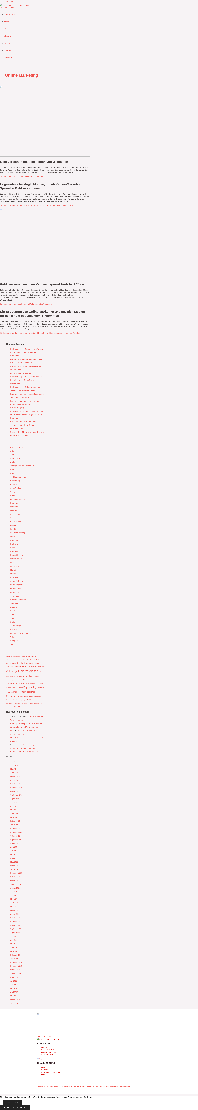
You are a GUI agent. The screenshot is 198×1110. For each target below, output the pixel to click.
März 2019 (14, 996)
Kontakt (7, 43)
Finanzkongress (32, 666)
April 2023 (14, 813)
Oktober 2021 (15, 880)
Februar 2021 (15, 910)
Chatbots (31, 659)
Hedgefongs (19, 676)
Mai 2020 (13, 944)
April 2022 (14, 858)
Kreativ (12, 548)
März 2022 (14, 862)
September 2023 (16, 795)
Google (13, 525)
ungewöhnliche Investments (20, 633)
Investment (14, 536)
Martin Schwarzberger (18, 738)
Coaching (13, 484)
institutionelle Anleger (31, 683)
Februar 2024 (15, 776)
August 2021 (15, 888)
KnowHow (9, 692)
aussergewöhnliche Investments (22, 466)
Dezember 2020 (16, 918)
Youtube (17, 707)
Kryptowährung (15, 551)
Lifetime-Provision (17, 559)
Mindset (13, 574)
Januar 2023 (14, 825)
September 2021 (16, 884)
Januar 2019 (14, 1003)
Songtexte (14, 607)
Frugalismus (41, 666)
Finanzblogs (10, 666)
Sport (12, 614)
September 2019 (16, 973)
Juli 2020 (13, 936)
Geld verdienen (16, 522)
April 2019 (14, 992)
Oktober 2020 (15, 925)
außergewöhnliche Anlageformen (14, 659)
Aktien (12, 451)
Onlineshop (14, 592)
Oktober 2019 (15, 970)
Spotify (12, 618)
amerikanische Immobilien (19, 656)
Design (13, 492)
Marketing (14, 570)
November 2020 (16, 921)
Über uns (7, 36)
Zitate (12, 644)
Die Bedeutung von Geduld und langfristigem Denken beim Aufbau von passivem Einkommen (26, 352)
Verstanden (12, 1102)
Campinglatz (26, 659)
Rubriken (7, 21)
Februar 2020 (15, 955)
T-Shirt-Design (15, 626)
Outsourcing (14, 596)
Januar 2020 (14, 959)
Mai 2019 (13, 988)
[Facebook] (39, 1037)
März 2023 (14, 817)
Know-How (14, 540)
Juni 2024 (14, 765)
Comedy (37, 659)
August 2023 (15, 799)
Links (12, 562)
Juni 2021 (14, 895)
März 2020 (14, 951)
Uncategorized (15, 629)
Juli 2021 (13, 892)
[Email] (50, 1037)
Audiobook (14, 462)
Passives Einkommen (18, 600)
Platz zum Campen (36, 696)
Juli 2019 (13, 981)
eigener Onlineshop (17, 499)
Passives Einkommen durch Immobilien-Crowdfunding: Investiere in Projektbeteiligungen (25, 404)
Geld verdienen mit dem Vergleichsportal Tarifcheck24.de (42, 284)
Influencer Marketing (17, 533)
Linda (12, 731)
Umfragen (38, 700)
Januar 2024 (14, 780)
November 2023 (16, 787)
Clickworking (15, 481)
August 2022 (15, 843)
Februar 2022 (15, 866)
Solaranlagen (15, 700)
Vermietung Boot (19, 703)
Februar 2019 (15, 999)
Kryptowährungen (16, 555)
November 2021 (16, 877)
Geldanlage (12, 671)
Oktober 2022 (15, 836)
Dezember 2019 (16, 962)
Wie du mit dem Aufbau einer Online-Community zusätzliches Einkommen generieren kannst (23, 425)
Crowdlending (22, 663)
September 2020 (16, 929)
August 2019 (15, 977)
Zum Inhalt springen (7, 1)
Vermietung (10, 703)
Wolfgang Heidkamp (17, 724)
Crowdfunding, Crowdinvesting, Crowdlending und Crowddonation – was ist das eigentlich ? (25, 748)
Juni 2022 (14, 851)
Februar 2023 (15, 821)
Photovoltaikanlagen (24, 696)
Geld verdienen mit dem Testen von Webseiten (34, 161)
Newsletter (14, 577)
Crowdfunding (15, 488)
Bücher (13, 473)
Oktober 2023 (15, 791)
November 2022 (16, 832)
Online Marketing (16, 581)
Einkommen (14, 503)
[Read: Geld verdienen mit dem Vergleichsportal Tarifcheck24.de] (53, 278)
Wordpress (14, 641)
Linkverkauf (14, 566)
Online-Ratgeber (16, 585)
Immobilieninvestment (27, 680)
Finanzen (13, 510)
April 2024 (14, 773)
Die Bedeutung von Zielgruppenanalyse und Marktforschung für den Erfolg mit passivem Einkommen (26, 415)
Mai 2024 (13, 769)
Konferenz (14, 544)
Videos (12, 637)
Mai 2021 (13, 899)
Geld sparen (14, 518)
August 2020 (15, 933)
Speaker (13, 611)
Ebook (12, 495)
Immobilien (14, 529)
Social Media (15, 603)
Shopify (8, 700)
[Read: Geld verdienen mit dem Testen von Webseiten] (53, 156)
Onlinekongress (16, 588)
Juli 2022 (13, 847)
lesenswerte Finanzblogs (50, 1072)
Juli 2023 (13, 802)
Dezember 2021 (16, 873)
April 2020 (14, 947)
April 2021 (14, 903)
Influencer (22, 683)
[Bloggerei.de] (48, 1039)
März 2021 (14, 906)
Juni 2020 (14, 940)
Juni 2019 (14, 985)
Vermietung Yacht (37, 703)
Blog (6, 29)
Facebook (14, 507)
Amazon (13, 455)
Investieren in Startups (17, 687)
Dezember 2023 (16, 784)
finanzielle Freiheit (17, 514)
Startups (13, 622)
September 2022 (16, 840)
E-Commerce (30, 663)
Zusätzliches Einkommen (49, 1055)
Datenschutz (8, 50)
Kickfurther (41, 687)
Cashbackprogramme (18, 477)
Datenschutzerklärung (14, 1107)
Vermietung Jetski (28, 703)
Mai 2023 (13, 810)
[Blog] (44, 1059)
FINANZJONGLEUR (11, 14)
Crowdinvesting (11, 663)
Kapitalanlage (30, 687)
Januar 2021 (14, 914)
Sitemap (44, 1075)
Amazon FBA (15, 458)
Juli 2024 (13, 761)
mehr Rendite (20, 692)
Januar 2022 (14, 869)
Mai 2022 (13, 854)
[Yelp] (45, 1037)
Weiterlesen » (22, 177)
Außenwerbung (31, 656)
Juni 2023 (14, 806)
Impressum (8, 58)
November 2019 (16, 966)
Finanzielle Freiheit (47, 1050)
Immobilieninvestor (12, 683)
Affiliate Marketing (16, 447)
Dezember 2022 (16, 828)
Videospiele (10, 707)
